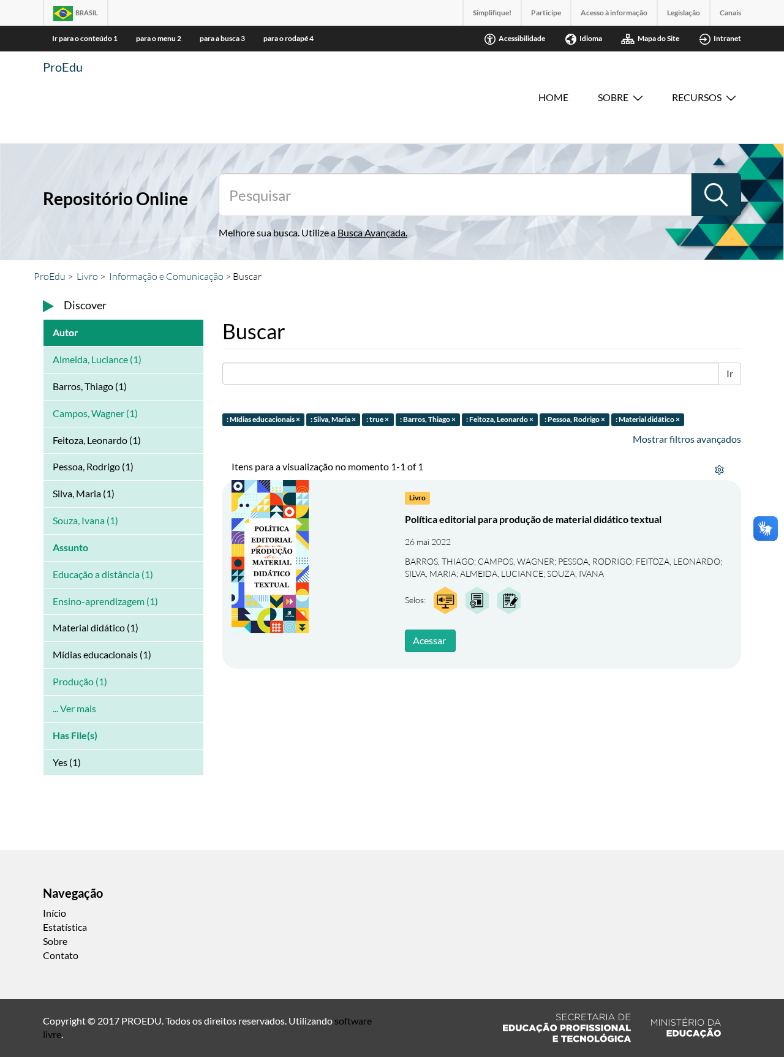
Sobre (613, 97)
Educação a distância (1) (103, 574)
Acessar (429, 640)
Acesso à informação (614, 12)
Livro (87, 276)
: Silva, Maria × (333, 419)
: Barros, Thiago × (428, 419)
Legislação (683, 12)
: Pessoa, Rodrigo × (575, 419)
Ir (729, 373)
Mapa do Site (658, 38)
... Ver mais (74, 708)
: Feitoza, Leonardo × (499, 419)
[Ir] (716, 194)
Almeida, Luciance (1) (97, 359)
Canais (730, 12)
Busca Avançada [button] (371, 232)
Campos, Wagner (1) (95, 413)
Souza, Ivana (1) (85, 520)
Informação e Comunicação (166, 276)
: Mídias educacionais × (263, 419)
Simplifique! (492, 12)
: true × (377, 419)
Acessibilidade (522, 38)
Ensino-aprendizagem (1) (105, 601)
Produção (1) (80, 681)
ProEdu (63, 66)
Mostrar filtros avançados (687, 439)
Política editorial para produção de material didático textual (533, 519)
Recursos (697, 97)
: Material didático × (648, 419)
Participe (546, 12)
